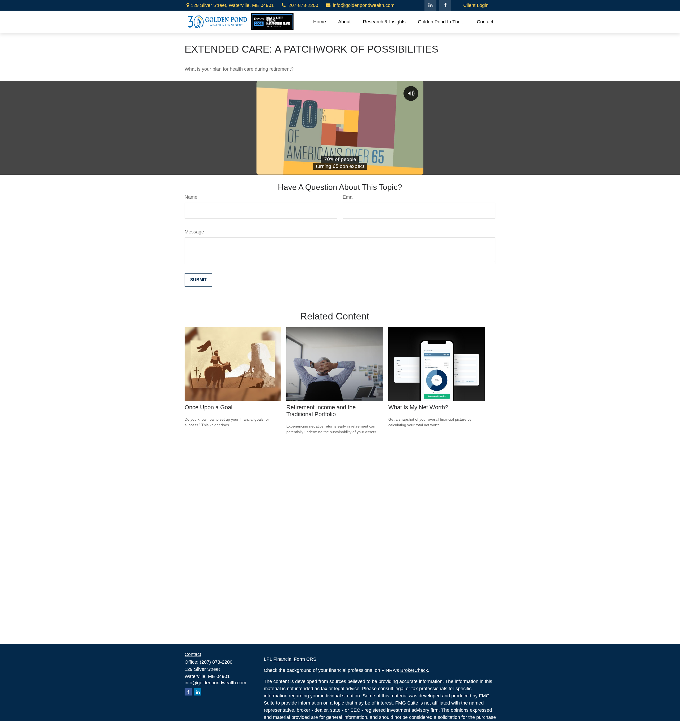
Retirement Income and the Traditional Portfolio (321, 410)
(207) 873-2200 (216, 662)
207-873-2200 (303, 5)
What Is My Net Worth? (418, 407)
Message (194, 231)
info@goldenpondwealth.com (363, 5)
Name (191, 197)
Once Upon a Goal (208, 407)
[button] (319, 22)
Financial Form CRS (294, 659)
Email (349, 197)
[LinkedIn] (430, 5)
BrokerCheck (414, 670)
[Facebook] (445, 5)
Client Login (475, 5)
